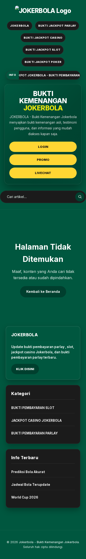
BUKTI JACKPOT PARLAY (57, 25)
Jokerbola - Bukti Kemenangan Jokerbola (49, 542)
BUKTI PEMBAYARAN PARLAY (34, 433)
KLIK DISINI (25, 369)
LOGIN (43, 147)
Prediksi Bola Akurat (28, 472)
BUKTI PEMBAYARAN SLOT (32, 408)
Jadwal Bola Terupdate (30, 485)
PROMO (43, 160)
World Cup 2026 (24, 497)
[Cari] (79, 196)
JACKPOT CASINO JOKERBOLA (36, 420)
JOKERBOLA (19, 25)
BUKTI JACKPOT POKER (43, 62)
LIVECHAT (43, 173)
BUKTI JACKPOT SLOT (43, 49)
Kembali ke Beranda (43, 291)
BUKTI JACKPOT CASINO (43, 37)
